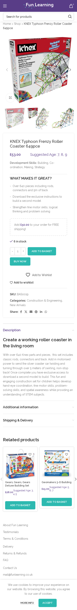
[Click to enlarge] (10, 97)
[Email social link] (31, 312)
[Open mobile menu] (5, 6)
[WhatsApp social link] (45, 312)
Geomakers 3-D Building (56, 482)
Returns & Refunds (15, 553)
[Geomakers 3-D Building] (57, 464)
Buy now (20, 261)
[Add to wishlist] (29, 454)
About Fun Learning (15, 525)
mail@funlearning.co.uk (18, 574)
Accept (47, 602)
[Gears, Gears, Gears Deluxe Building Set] (20, 464)
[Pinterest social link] (36, 312)
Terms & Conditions (15, 538)
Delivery (8, 546)
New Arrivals (18, 305)
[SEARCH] (70, 17)
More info (28, 602)
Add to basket (42, 251)
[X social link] (25, 312)
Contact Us (10, 568)
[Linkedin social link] (41, 312)
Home (7, 23)
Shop (17, 23)
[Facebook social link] (21, 312)
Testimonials (11, 532)
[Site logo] (38, 5)
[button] (7, 70)
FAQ (5, 560)
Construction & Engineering (44, 300)
